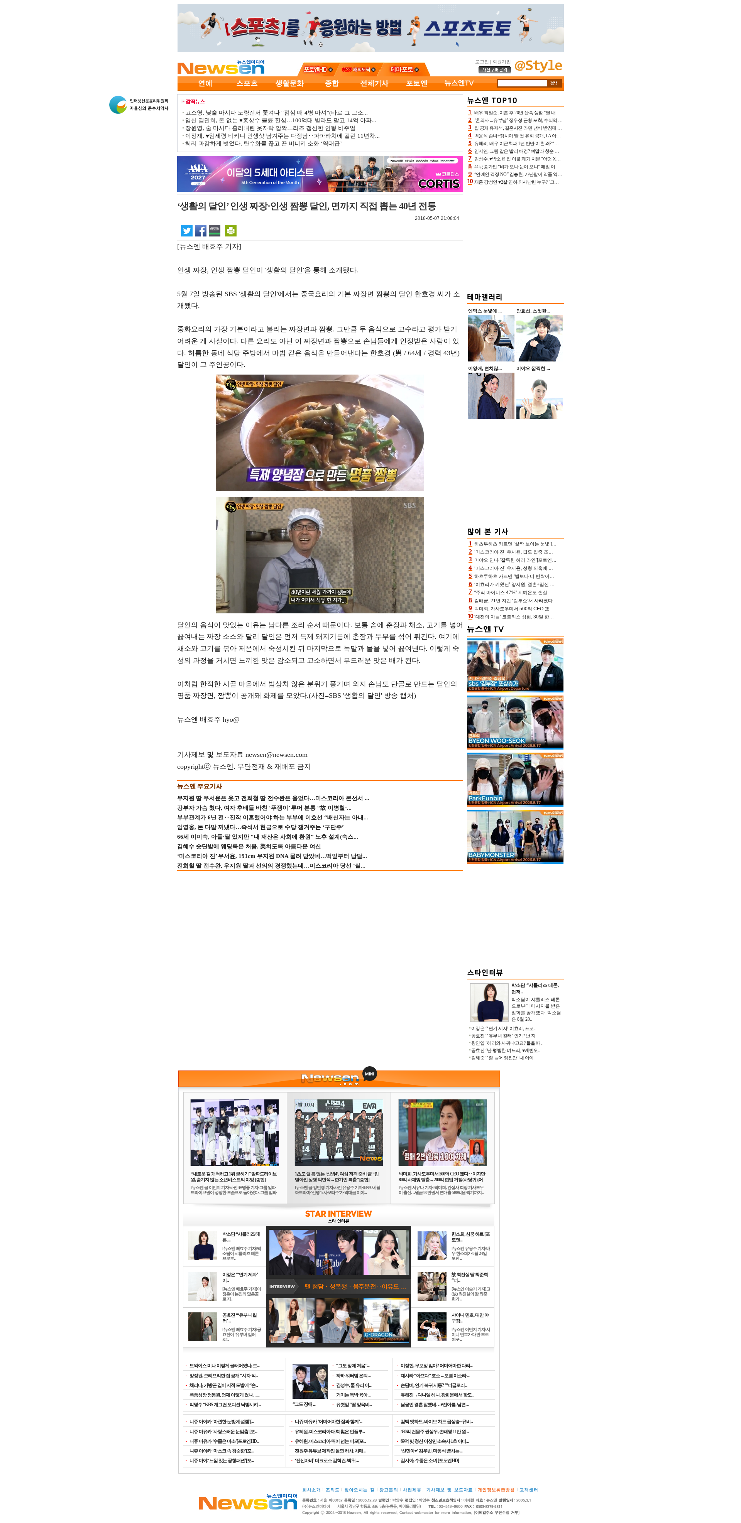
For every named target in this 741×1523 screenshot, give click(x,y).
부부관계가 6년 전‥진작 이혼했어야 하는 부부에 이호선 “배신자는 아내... (272, 817)
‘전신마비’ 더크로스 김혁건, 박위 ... (327, 1460)
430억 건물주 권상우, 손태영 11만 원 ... (435, 1431)
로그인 (482, 61)
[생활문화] (289, 89)
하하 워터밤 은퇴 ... (353, 1375)
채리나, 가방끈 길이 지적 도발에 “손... (223, 1385)
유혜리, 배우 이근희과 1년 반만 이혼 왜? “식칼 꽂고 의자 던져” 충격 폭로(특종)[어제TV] (558, 143)
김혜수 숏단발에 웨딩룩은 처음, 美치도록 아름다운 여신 (249, 846)
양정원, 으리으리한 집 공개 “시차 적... (223, 1375)
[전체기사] (374, 89)
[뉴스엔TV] (459, 89)
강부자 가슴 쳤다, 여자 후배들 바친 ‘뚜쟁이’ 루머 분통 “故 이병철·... (264, 808)
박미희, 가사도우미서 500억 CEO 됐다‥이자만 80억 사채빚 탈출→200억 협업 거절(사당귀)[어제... (442, 1179)
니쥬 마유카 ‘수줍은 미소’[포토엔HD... (224, 1441)
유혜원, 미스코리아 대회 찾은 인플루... (330, 1431)
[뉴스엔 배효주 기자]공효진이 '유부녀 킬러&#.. (241, 1334)
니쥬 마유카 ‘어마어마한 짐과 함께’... (328, 1421)
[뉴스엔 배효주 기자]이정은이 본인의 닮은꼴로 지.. (241, 1294)
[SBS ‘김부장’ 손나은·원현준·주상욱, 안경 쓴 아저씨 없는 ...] (515, 691)
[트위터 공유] (187, 230)
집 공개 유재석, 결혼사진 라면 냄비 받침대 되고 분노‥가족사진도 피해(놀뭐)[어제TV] (558, 128)
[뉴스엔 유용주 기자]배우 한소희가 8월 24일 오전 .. (471, 1253)
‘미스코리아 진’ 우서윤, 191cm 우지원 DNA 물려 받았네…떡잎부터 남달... (272, 856)
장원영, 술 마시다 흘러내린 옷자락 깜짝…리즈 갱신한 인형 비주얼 (270, 128)
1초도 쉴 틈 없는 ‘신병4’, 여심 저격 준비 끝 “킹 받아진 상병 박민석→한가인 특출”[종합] (337, 1176)
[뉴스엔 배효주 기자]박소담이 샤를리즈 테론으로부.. (241, 1253)
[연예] (204, 89)
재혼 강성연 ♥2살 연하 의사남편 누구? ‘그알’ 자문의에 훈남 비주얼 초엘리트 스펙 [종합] (559, 182)
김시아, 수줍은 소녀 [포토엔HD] (430, 1460)
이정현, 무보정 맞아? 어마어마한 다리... (436, 1365)
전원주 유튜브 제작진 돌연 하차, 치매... (330, 1451)
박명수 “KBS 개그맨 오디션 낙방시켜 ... (225, 1404)
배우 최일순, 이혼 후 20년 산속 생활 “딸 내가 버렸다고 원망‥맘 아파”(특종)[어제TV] (556, 112)
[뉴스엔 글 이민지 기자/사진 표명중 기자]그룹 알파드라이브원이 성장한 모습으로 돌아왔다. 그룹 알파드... (233, 1192)
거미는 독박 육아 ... (353, 1395)
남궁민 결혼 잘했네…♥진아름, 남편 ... (435, 1404)
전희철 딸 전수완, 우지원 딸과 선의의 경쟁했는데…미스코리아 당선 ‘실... (271, 866)
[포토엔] (416, 89)
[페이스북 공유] (200, 230)
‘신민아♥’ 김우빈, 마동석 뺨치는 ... (431, 1451)
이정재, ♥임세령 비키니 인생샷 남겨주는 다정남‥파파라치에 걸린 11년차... (282, 136)
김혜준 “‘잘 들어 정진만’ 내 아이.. (503, 1057)
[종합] (332, 89)
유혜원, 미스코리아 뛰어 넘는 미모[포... (330, 1441)
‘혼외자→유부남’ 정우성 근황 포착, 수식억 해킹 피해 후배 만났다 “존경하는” (548, 120)
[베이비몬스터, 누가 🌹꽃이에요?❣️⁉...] (515, 862)
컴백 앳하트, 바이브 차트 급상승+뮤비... (437, 1421)
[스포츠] (247, 89)
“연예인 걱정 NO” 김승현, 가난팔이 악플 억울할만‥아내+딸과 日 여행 (542, 174)
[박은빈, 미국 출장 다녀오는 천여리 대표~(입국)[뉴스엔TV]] (515, 805)
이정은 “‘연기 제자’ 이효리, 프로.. (503, 1028)
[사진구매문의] (495, 72)
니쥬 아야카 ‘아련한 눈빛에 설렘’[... (221, 1421)
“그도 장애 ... (304, 1403)
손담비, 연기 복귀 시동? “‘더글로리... (434, 1385)
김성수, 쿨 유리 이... (353, 1385)
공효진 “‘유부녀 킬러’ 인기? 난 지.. (504, 1035)
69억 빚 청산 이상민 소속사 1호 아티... (435, 1441)
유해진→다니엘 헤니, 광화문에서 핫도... (437, 1395)
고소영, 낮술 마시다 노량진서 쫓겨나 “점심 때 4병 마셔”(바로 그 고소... (276, 113)
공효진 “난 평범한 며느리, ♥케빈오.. (505, 1050)
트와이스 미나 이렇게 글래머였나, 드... (224, 1365)
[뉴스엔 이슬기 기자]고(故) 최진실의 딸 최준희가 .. (471, 1294)
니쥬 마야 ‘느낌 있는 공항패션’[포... (221, 1460)
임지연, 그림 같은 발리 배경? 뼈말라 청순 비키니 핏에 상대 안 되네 (538, 151)
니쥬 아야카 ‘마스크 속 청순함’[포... (221, 1451)
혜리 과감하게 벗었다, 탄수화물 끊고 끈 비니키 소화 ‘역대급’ (263, 143)
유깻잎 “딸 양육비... (354, 1404)
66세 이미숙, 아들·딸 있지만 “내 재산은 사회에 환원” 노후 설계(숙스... (267, 837)
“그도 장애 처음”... (352, 1365)
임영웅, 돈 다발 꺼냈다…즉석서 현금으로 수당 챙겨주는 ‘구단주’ (260, 827)
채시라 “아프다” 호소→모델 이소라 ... (435, 1375)
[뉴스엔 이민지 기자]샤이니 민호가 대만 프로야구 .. (471, 1334)
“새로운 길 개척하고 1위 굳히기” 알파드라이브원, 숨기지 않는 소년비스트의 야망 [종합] (234, 1176)
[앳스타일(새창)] (538, 71)
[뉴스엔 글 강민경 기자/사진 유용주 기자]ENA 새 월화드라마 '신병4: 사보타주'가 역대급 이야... (337, 1190)
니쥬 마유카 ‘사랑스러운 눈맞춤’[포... (223, 1431)
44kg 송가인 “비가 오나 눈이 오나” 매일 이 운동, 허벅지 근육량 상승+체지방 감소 (552, 166)
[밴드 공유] (214, 230)
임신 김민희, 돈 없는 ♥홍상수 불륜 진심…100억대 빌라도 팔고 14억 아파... (280, 120)
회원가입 (501, 61)
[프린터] (231, 230)
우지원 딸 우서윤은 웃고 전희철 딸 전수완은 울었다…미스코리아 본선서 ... (273, 798)
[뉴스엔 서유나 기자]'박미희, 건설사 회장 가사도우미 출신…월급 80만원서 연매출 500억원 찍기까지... (441, 1190)
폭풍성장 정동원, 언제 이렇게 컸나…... (224, 1395)
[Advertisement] (515, 237)
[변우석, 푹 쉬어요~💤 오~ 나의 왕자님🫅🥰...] (515, 748)
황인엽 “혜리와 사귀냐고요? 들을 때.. (507, 1043)
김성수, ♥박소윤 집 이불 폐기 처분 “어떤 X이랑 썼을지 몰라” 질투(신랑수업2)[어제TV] (557, 159)
